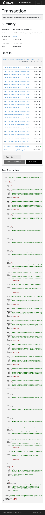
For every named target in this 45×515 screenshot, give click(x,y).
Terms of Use (37, 513)
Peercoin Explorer (25, 3)
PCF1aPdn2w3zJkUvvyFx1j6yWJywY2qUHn (16, 146)
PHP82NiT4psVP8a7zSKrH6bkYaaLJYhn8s (17, 68)
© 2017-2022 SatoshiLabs (12, 513)
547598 (15, 36)
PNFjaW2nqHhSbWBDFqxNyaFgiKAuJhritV (17, 114)
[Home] (8, 2)
